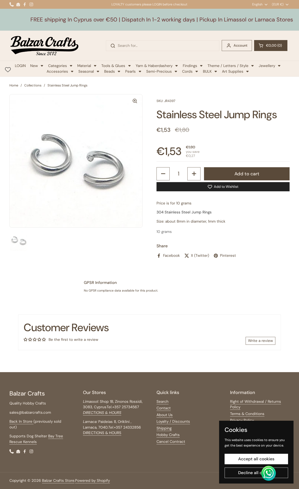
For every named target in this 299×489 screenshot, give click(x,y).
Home (13, 85)
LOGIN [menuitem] (20, 65)
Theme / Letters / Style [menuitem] (228, 65)
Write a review (260, 340)
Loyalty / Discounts (173, 421)
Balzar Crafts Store (58, 480)
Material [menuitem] (84, 65)
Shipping (164, 428)
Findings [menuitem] (190, 65)
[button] (270, 45)
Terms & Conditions (247, 413)
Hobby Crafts (168, 434)
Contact (164, 408)
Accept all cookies (256, 459)
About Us (165, 414)
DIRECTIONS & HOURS (102, 432)
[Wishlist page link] (8, 69)
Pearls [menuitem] (130, 71)
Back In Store (21, 421)
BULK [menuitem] (207, 71)
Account (240, 45)
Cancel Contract (171, 441)
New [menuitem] (34, 65)
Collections (32, 85)
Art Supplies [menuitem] (232, 71)
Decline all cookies (256, 472)
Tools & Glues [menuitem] (113, 65)
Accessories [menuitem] (57, 71)
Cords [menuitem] (187, 71)
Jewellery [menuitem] (267, 65)
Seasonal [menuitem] (86, 71)
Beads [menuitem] (109, 71)
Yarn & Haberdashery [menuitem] (154, 65)
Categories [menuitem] (57, 65)
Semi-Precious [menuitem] (159, 71)
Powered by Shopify (92, 480)
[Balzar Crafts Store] (44, 45)
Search (163, 401)
